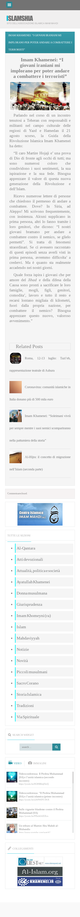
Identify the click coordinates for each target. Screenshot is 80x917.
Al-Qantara (26, 548)
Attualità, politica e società (38, 570)
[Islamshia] (34, 18)
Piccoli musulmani (32, 672)
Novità (22, 660)
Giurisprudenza (29, 604)
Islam (21, 627)
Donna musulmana (32, 593)
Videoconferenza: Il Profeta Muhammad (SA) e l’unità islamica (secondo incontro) (41, 777)
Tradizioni (25, 705)
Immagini (39, 763)
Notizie (23, 649)
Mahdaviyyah (28, 638)
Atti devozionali (30, 559)
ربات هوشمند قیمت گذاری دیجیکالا (40, 909)
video (18, 763)
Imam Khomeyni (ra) (34, 615)
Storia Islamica (29, 694)
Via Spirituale (28, 717)
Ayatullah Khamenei (33, 582)
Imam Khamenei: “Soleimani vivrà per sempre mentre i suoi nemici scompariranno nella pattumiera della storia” (40, 428)
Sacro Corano (28, 683)
